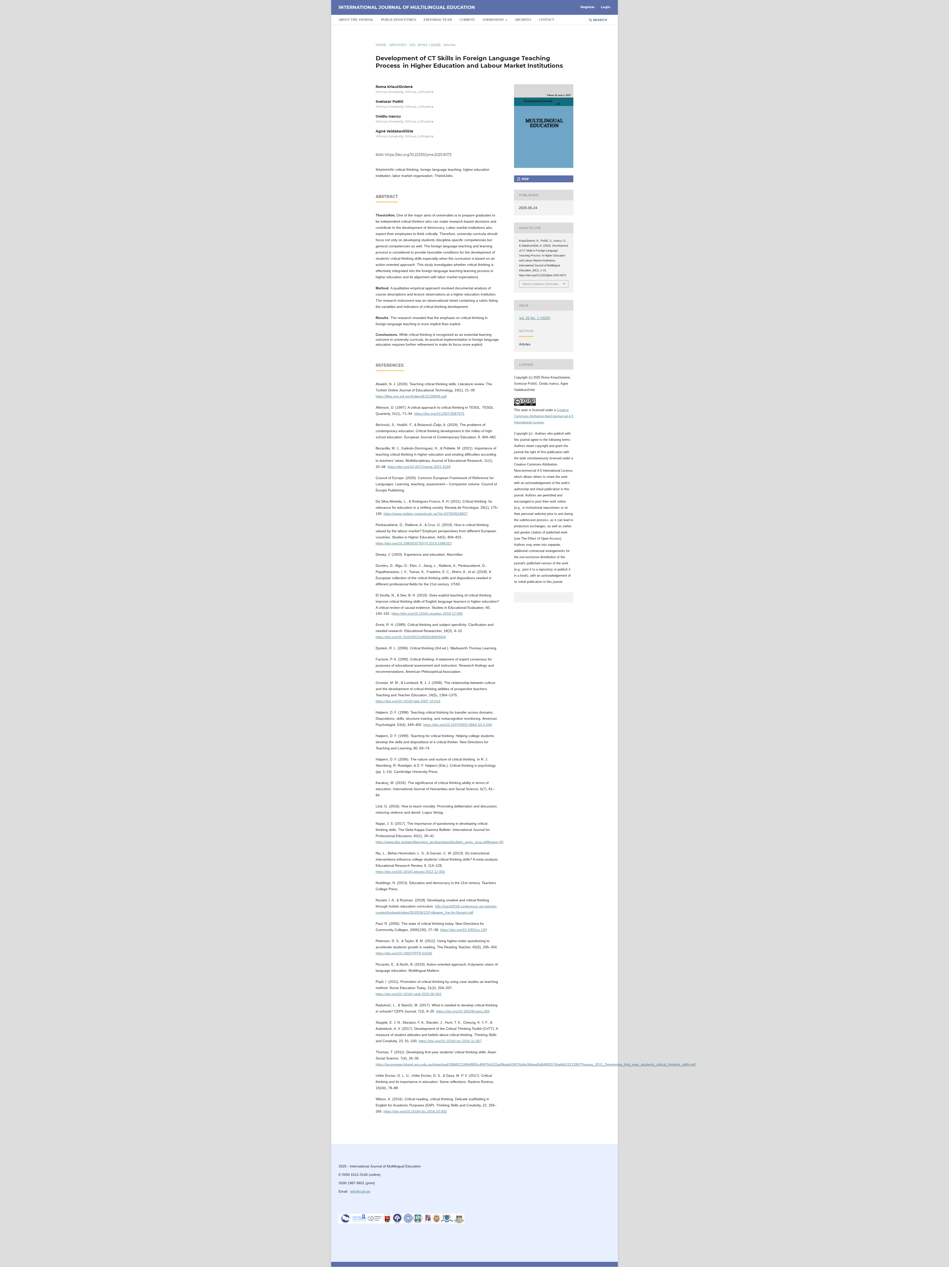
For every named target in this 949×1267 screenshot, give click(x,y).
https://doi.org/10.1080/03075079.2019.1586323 (414, 543)
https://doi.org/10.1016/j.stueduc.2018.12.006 (427, 613)
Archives (523, 19)
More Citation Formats (540, 284)
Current (467, 19)
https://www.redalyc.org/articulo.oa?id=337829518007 (426, 514)
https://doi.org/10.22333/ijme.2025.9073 (418, 154)
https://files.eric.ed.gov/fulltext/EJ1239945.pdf (411, 396)
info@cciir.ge (360, 1191)
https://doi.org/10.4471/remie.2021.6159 (419, 467)
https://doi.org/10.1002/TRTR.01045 (404, 953)
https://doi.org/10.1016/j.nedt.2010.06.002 (408, 994)
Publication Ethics (398, 19)
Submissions (493, 19)
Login (605, 7)
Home (381, 45)
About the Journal (356, 19)
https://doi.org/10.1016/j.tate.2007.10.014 (408, 701)
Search (599, 20)
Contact (546, 19)
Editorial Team (438, 19)
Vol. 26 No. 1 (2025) (424, 45)
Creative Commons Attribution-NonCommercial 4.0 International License (543, 416)
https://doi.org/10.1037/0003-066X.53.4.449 (457, 725)
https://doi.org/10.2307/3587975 (439, 414)
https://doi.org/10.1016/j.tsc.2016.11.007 (450, 1041)
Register (588, 7)
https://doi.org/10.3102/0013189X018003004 (411, 637)
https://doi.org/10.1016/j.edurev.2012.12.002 (410, 872)
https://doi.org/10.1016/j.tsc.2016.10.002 (415, 1111)
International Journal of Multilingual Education (407, 7)
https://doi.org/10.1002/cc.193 (463, 930)
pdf (525, 179)
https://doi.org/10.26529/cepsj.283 (463, 1011)
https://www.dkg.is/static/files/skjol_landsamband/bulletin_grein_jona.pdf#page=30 (439, 842)
